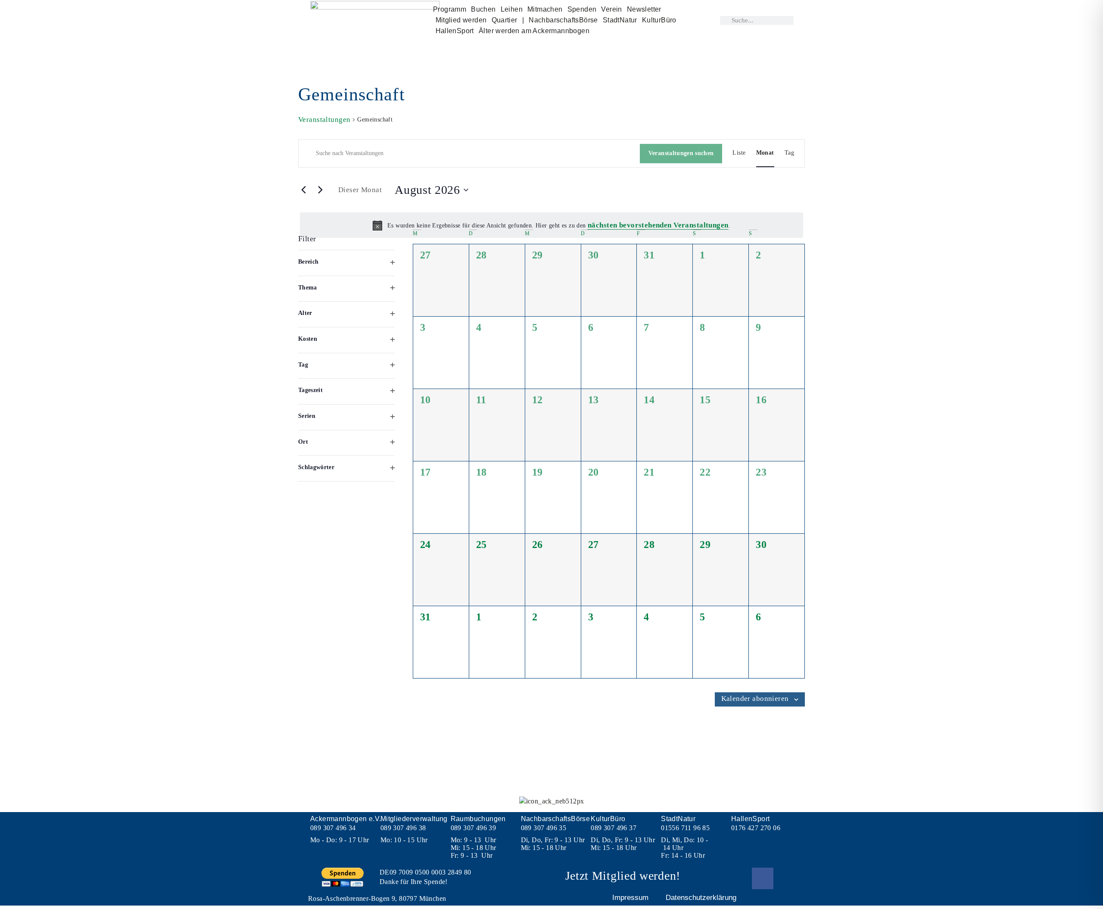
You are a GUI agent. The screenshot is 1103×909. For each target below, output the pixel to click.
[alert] (551, 225)
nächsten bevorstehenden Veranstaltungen (658, 225)
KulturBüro (659, 20)
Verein (611, 9)
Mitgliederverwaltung (414, 818)
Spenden (582, 9)
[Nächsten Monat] (320, 189)
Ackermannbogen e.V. (345, 818)
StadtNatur (620, 20)
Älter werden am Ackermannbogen (534, 30)
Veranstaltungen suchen (681, 153)
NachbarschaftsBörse (563, 20)
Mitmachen (545, 9)
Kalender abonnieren (755, 698)
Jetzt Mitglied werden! (622, 875)
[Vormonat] (303, 189)
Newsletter (644, 9)
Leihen (512, 9)
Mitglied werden (461, 20)
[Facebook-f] (762, 878)
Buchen (483, 9)
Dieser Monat (360, 190)
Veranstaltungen (324, 119)
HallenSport (455, 30)
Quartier (504, 20)
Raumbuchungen (478, 818)
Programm (449, 9)
